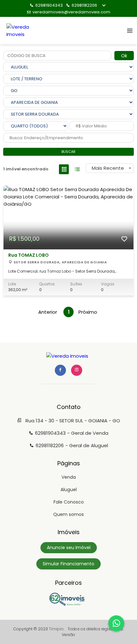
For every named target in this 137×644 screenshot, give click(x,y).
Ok (124, 55)
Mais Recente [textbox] (108, 168)
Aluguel (69, 489)
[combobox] (109, 168)
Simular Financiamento (68, 564)
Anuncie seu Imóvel (68, 547)
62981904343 (49, 5)
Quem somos (68, 514)
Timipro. (56, 629)
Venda (68, 477)
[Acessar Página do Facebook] (60, 370)
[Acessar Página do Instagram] (76, 370)
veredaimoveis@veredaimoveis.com (71, 12)
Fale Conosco (69, 502)
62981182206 (84, 5)
